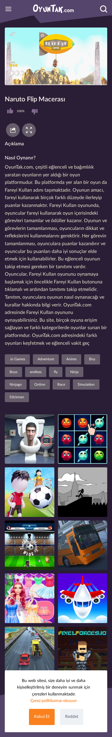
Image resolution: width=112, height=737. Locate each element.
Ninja (74, 372)
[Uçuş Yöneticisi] (83, 598)
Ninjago (16, 384)
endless (36, 372)
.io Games (17, 359)
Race (61, 384)
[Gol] (29, 492)
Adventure (46, 359)
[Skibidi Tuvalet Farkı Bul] (29, 439)
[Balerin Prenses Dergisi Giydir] (29, 598)
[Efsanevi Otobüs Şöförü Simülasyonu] (83, 545)
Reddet (71, 717)
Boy (92, 359)
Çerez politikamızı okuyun (53, 701)
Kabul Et (42, 717)
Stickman (17, 397)
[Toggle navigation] (8, 9)
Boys (13, 372)
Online (39, 384)
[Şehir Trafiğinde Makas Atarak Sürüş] (29, 651)
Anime (71, 359)
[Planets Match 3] (83, 439)
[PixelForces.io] (83, 651)
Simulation (86, 384)
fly (56, 372)
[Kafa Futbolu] (29, 545)
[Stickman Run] (83, 492)
